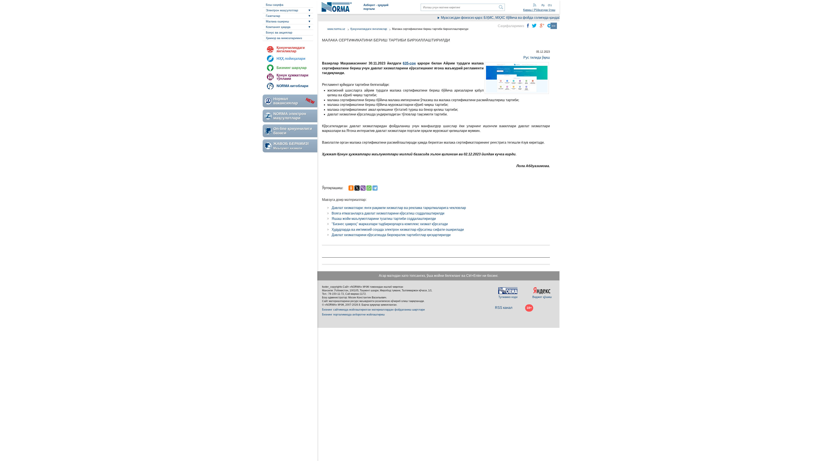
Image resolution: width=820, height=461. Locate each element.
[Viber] (363, 188)
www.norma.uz (336, 29)
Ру (543, 5)
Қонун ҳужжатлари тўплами (292, 77)
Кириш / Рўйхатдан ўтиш (539, 10)
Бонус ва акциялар (279, 32)
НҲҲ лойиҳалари (291, 58)
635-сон (409, 63)
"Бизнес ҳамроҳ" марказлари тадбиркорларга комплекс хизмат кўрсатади (390, 224)
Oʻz (550, 5)
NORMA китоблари (292, 86)
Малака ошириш (277, 21)
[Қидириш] (501, 7)
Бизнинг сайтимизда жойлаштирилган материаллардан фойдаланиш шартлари (373, 309)
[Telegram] (375, 188)
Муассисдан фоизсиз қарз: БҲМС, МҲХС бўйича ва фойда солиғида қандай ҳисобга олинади (505, 17)
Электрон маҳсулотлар (282, 10)
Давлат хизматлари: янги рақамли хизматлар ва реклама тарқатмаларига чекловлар (399, 208)
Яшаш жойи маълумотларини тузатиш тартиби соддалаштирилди (384, 218)
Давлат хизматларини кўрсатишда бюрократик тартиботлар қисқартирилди (391, 235)
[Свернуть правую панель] (554, 26)
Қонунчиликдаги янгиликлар (291, 49)
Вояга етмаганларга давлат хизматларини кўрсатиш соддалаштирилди (388, 213)
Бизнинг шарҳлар (292, 68)
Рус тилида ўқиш (536, 57)
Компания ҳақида (278, 27)
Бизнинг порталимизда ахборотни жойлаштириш (353, 314)
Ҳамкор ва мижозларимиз (284, 38)
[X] (357, 188)
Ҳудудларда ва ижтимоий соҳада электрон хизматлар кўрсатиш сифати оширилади (398, 229)
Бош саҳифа (274, 4)
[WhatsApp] (369, 188)
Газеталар (273, 16)
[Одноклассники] (351, 188)
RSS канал (503, 307)
